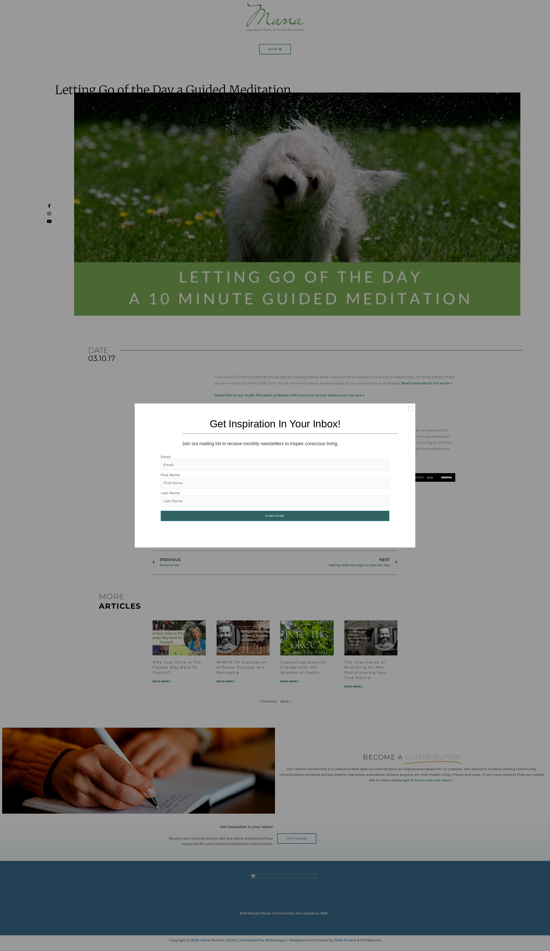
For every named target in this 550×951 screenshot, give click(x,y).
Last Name (170, 493)
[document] (275, 475)
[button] (410, 409)
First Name (170, 475)
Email (166, 457)
